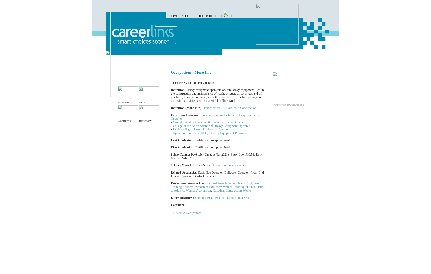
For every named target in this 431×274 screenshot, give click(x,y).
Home (174, 16)
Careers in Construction (241, 108)
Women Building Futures (239, 187)
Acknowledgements (288, 105)
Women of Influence (208, 187)
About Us (188, 16)
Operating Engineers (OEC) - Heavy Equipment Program (209, 133)
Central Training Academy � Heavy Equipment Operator (209, 122)
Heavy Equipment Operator (229, 165)
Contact (226, 16)
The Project (207, 16)
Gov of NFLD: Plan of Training (215, 197)
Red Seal (243, 197)
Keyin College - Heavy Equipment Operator (201, 129)
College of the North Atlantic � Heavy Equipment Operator (211, 126)
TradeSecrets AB (214, 108)
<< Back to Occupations (186, 213)
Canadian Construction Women (232, 190)
